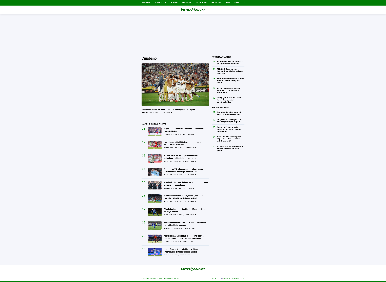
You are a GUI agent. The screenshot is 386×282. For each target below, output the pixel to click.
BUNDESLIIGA (187, 3)
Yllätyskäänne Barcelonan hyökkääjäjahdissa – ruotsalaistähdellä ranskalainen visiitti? (183, 197)
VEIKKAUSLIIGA (160, 3)
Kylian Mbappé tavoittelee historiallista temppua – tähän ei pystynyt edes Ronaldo (230, 81)
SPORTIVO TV (239, 3)
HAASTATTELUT (216, 3)
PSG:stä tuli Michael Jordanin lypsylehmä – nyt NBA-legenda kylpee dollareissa (230, 71)
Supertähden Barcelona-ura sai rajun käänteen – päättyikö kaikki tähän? (184, 130)
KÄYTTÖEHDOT (240, 278)
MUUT (228, 3)
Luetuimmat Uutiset (221, 108)
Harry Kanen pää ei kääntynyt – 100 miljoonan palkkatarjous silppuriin (183, 143)
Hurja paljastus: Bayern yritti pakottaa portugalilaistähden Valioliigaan (230, 63)
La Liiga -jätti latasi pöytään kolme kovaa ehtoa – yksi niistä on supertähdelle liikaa (229, 100)
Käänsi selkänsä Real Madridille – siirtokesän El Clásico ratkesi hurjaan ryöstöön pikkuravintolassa (185, 237)
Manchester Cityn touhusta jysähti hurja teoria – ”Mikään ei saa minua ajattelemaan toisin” (184, 170)
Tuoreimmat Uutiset (221, 57)
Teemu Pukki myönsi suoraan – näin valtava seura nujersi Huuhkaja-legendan (185, 223)
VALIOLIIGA (174, 3)
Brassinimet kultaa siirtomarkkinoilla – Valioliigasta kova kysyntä (169, 109)
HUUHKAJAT (146, 3)
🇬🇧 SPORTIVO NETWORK (228, 278)
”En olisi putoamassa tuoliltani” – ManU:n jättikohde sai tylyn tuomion (185, 210)
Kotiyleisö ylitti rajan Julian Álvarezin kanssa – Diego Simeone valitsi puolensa (186, 183)
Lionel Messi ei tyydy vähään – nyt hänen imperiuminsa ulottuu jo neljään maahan (181, 250)
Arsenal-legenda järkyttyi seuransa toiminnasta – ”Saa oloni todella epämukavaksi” (229, 90)
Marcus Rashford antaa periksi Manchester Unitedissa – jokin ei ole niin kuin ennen (182, 156)
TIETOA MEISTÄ (216, 278)
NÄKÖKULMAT (201, 3)
